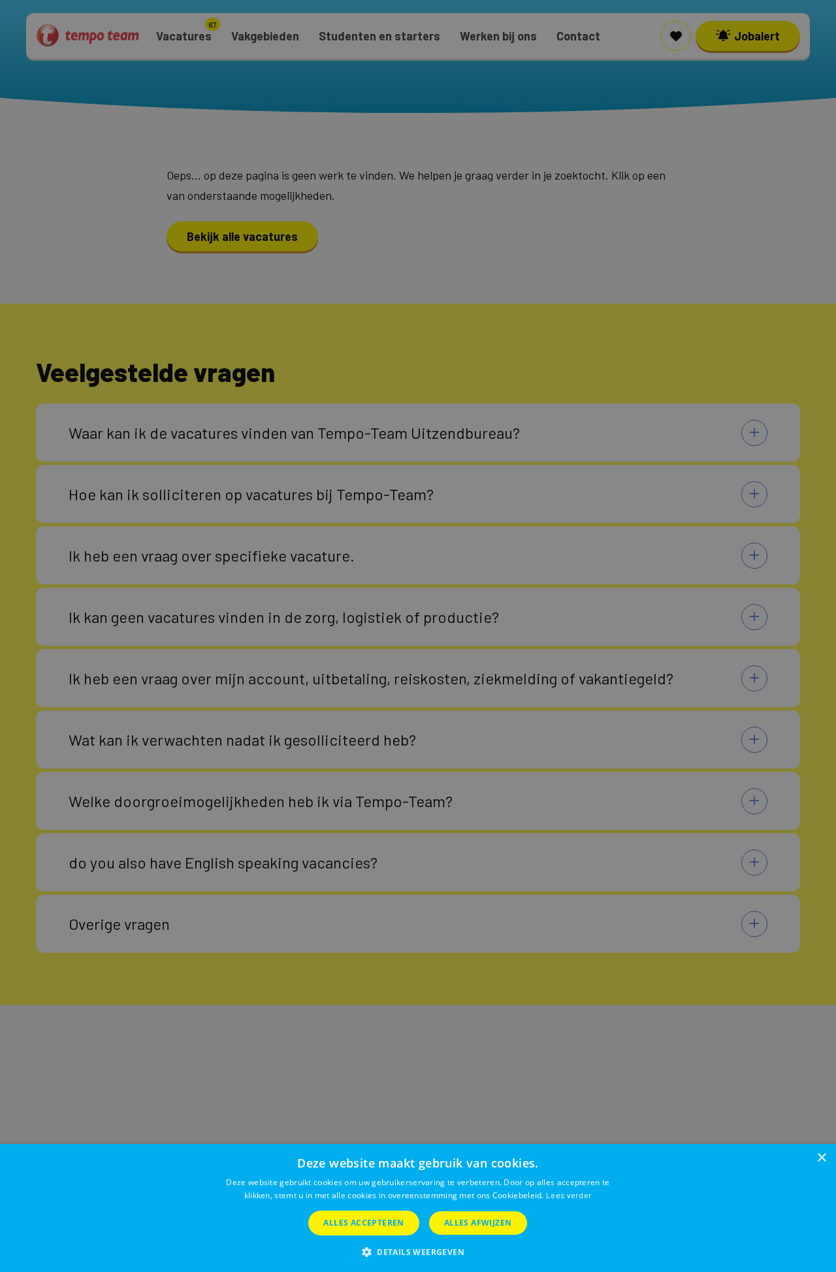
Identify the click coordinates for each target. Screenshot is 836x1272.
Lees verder (569, 1195)
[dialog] (418, 1208)
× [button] (821, 1158)
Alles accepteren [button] (363, 1222)
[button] (418, 1250)
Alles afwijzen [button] (478, 1222)
